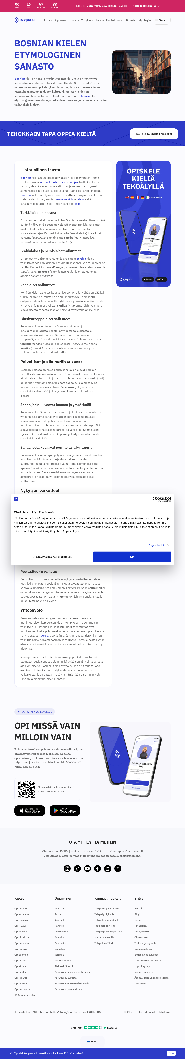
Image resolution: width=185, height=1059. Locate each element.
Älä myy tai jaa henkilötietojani (52, 556)
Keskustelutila (62, 960)
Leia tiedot (140, 983)
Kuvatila (59, 937)
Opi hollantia (21, 943)
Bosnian (19, 78)
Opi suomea (21, 954)
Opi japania (20, 977)
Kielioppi (59, 908)
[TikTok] (77, 868)
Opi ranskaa (21, 920)
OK (132, 556)
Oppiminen (62, 20)
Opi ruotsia (20, 949)
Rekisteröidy (134, 20)
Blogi (137, 914)
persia (59, 199)
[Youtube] (87, 868)
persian (81, 258)
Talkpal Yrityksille (82, 20)
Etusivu (48, 20)
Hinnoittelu (140, 925)
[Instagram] (67, 868)
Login (147, 20)
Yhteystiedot (141, 931)
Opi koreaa (20, 983)
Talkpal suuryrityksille (106, 920)
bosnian (86, 96)
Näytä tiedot (156, 545)
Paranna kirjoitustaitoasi (68, 989)
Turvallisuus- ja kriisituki (148, 960)
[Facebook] (97, 868)
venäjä (68, 199)
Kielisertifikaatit (63, 966)
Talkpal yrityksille (104, 914)
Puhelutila (60, 943)
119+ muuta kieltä (24, 995)
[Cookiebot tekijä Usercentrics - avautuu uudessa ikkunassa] (155, 499)
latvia (80, 199)
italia (77, 203)
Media (137, 920)
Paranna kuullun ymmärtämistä (72, 972)
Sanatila (59, 954)
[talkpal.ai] (24, 20)
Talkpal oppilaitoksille (106, 908)
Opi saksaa (20, 931)
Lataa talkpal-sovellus (37, 711)
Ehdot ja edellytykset (146, 954)
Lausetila (59, 949)
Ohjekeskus (141, 937)
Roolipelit (59, 920)
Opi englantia (22, 908)
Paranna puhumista (65, 977)
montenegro (70, 182)
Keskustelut (61, 931)
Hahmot (58, 925)
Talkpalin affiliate (104, 943)
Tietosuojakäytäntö (145, 943)
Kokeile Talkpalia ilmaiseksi (154, 134)
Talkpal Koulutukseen (110, 20)
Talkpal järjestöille (104, 925)
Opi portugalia (22, 989)
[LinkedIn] (107, 868)
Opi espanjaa (21, 914)
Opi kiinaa (20, 966)
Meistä (138, 908)
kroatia (53, 182)
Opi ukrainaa (21, 937)
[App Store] (29, 810)
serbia (44, 182)
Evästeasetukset (143, 949)
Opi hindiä (20, 972)
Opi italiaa (20, 925)
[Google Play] (65, 810)
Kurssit (58, 914)
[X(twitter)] (117, 868)
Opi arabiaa (20, 960)
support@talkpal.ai (128, 856)
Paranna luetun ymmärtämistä (71, 983)
